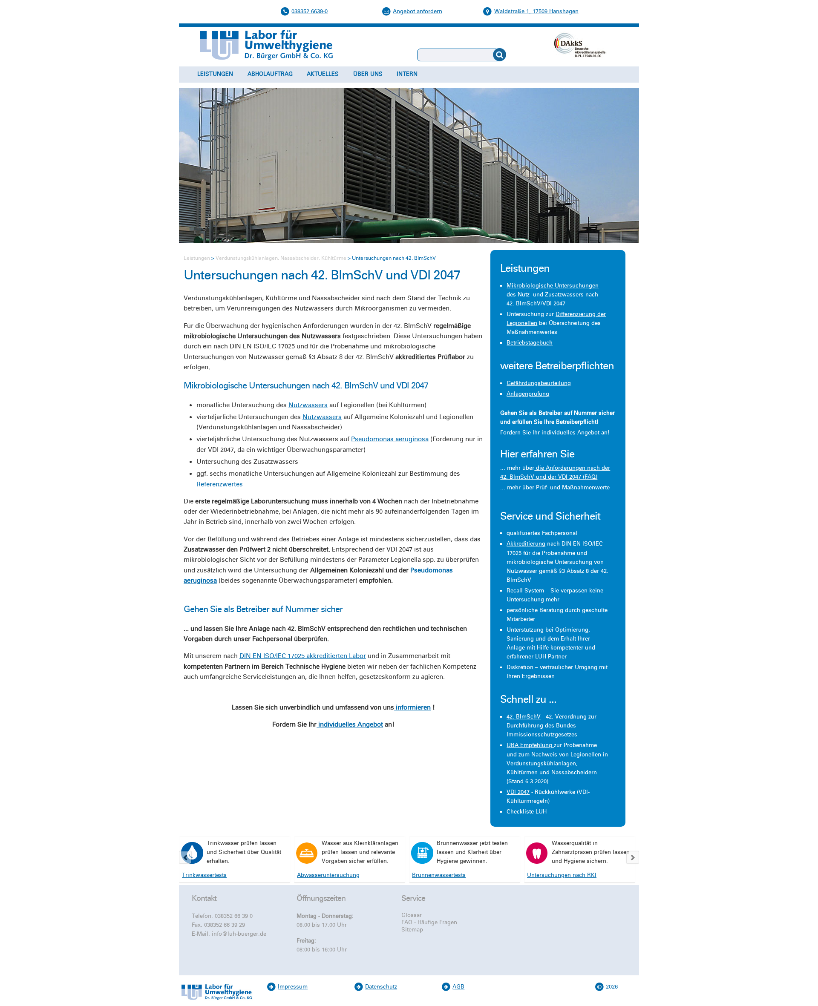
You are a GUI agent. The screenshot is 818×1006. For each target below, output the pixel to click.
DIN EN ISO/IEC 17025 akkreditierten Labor (302, 656)
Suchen (519, 55)
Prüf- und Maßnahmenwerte (573, 487)
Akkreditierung (526, 543)
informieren (412, 707)
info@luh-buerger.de (239, 934)
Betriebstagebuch (530, 342)
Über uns (368, 74)
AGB (458, 986)
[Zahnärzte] (537, 853)
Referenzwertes (219, 484)
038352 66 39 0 (234, 916)
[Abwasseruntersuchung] (307, 853)
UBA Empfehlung (530, 745)
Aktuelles (323, 74)
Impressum (293, 986)
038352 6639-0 (309, 11)
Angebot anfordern (417, 11)
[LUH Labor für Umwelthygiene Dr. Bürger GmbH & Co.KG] (216, 1001)
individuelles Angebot (350, 724)
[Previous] (185, 857)
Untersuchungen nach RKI (561, 875)
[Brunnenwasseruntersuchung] (422, 853)
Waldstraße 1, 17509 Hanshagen (536, 11)
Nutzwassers (308, 405)
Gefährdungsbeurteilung (539, 383)
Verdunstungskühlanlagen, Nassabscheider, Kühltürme (281, 258)
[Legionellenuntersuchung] (192, 853)
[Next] (632, 857)
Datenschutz (381, 986)
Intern (407, 74)
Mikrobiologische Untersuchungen (553, 285)
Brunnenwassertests (439, 875)
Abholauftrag (270, 74)
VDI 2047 (518, 792)
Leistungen (215, 74)
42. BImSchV (524, 716)
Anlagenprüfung (528, 394)
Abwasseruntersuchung (328, 875)
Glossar (411, 915)
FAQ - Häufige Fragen (429, 922)
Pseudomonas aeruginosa (390, 439)
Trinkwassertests (204, 875)
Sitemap (412, 929)
